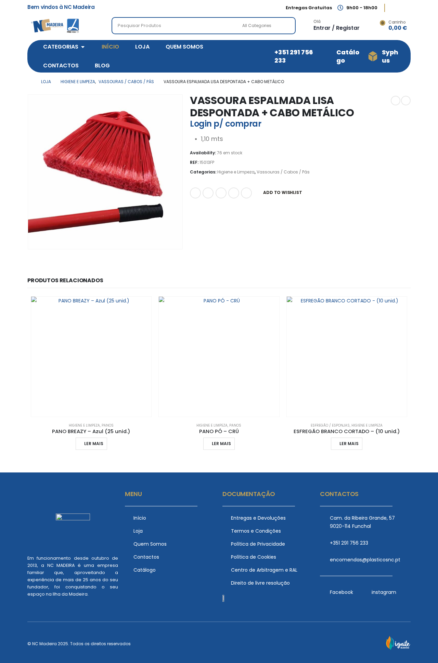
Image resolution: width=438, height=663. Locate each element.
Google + (233, 192)
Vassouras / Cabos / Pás (283, 172)
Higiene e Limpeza (236, 172)
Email (246, 192)
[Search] (285, 26)
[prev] (395, 100)
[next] (406, 100)
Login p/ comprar (225, 123)
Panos (108, 425)
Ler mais (93, 443)
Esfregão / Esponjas (330, 425)
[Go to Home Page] (29, 82)
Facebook (195, 192)
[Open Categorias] (83, 47)
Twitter (208, 192)
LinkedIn (221, 192)
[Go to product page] (91, 357)
